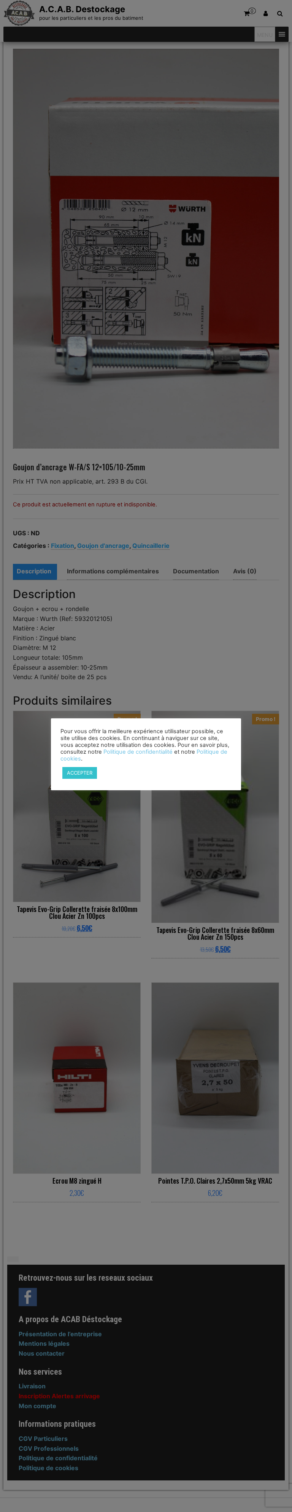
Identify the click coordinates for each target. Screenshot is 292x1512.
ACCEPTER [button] (79, 773)
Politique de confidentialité (138, 751)
